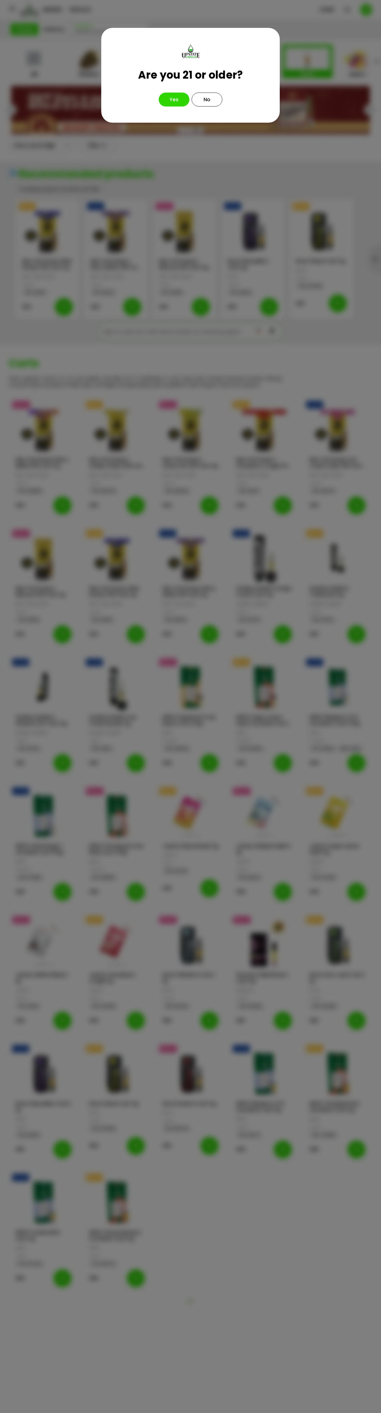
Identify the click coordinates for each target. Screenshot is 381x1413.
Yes (174, 99)
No (207, 99)
